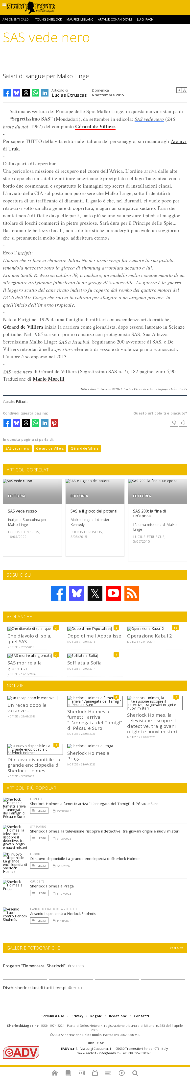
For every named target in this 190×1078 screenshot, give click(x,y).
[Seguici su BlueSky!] (76, 593)
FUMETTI (36, 799)
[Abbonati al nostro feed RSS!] (131, 593)
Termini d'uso (53, 1016)
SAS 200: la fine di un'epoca (149, 513)
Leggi (41, 810)
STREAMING (38, 826)
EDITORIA (17, 496)
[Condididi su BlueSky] (16, 93)
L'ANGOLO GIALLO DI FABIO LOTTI (53, 908)
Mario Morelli (49, 378)
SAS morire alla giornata (24, 665)
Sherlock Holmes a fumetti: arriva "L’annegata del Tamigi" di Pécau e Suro (94, 719)
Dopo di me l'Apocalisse (94, 636)
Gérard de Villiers (95, 126)
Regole (96, 1016)
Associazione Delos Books (81, 1034)
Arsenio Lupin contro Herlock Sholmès (63, 913)
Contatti (141, 1016)
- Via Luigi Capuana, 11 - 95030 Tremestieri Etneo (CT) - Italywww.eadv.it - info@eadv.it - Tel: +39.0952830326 (114, 1050)
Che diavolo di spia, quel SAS (29, 638)
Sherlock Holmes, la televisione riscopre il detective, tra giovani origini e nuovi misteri (152, 723)
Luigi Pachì (145, 19)
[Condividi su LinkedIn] (45, 93)
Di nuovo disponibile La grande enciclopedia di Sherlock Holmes (33, 765)
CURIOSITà (37, 881)
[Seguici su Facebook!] (58, 593)
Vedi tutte (177, 948)
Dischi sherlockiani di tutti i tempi (35, 987)
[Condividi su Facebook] (7, 93)
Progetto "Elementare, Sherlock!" (34, 966)
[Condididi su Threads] (26, 93)
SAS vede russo (22, 511)
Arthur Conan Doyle (115, 19)
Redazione (118, 1016)
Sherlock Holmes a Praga (88, 755)
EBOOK (35, 854)
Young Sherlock (48, 19)
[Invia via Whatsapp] (35, 93)
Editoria (22, 401)
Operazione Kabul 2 (149, 636)
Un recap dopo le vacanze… (27, 707)
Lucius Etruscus (69, 94)
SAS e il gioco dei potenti (94, 511)
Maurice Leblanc (80, 19)
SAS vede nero (149, 119)
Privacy (77, 1016)
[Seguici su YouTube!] (113, 593)
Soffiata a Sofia (84, 663)
